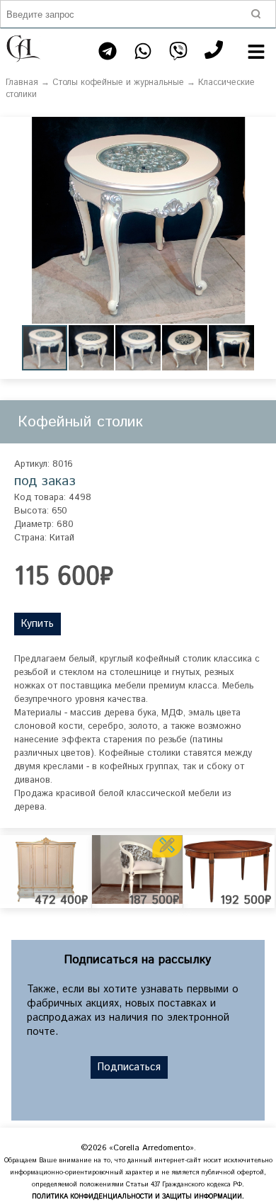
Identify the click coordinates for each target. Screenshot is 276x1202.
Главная (22, 82)
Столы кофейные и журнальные (118, 82)
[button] (263, 129)
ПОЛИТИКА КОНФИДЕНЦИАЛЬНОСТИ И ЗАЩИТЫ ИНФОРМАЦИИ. (138, 1196)
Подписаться (129, 1067)
